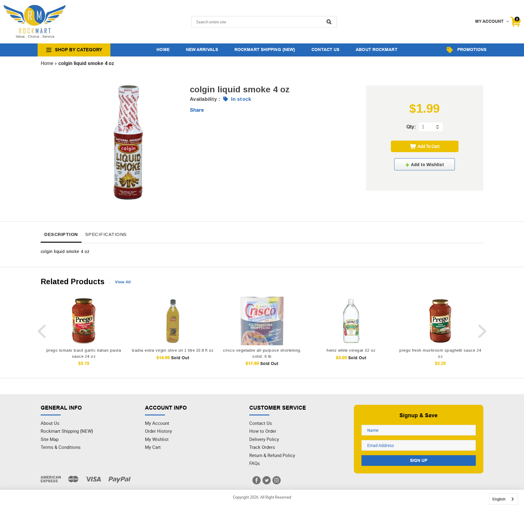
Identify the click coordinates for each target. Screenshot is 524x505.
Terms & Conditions (61, 447)
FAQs (254, 463)
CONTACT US (325, 49)
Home (47, 63)
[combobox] (503, 499)
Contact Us (260, 423)
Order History (158, 431)
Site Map (50, 439)
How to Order (262, 431)
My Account (157, 423)
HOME (162, 49)
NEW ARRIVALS (202, 49)
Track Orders (262, 447)
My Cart (153, 447)
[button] (424, 164)
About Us (50, 423)
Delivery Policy (264, 439)
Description (61, 234)
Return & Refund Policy (272, 455)
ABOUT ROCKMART (376, 49)
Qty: (411, 126)
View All (123, 282)
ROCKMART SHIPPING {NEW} (264, 49)
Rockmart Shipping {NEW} (67, 431)
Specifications (106, 234)
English (499, 499)
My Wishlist (157, 439)
